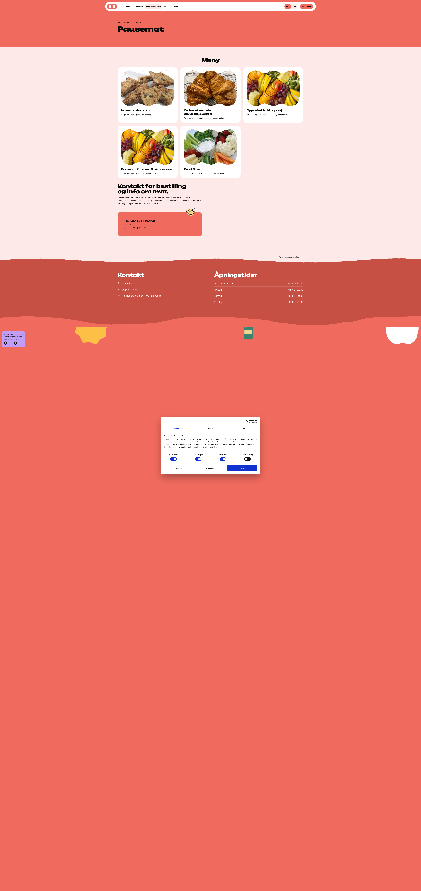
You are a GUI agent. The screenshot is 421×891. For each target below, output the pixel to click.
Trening (139, 6)
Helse (175, 6)
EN (294, 6)
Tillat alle (242, 468)
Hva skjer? (126, 6)
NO (287, 6)
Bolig (166, 6)
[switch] (198, 459)
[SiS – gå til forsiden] (112, 6)
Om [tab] (243, 428)
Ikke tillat (179, 468)
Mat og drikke (153, 6)
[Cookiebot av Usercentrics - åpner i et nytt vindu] (247, 421)
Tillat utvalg (210, 468)
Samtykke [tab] (177, 428)
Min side (306, 6)
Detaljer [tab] (211, 428)
